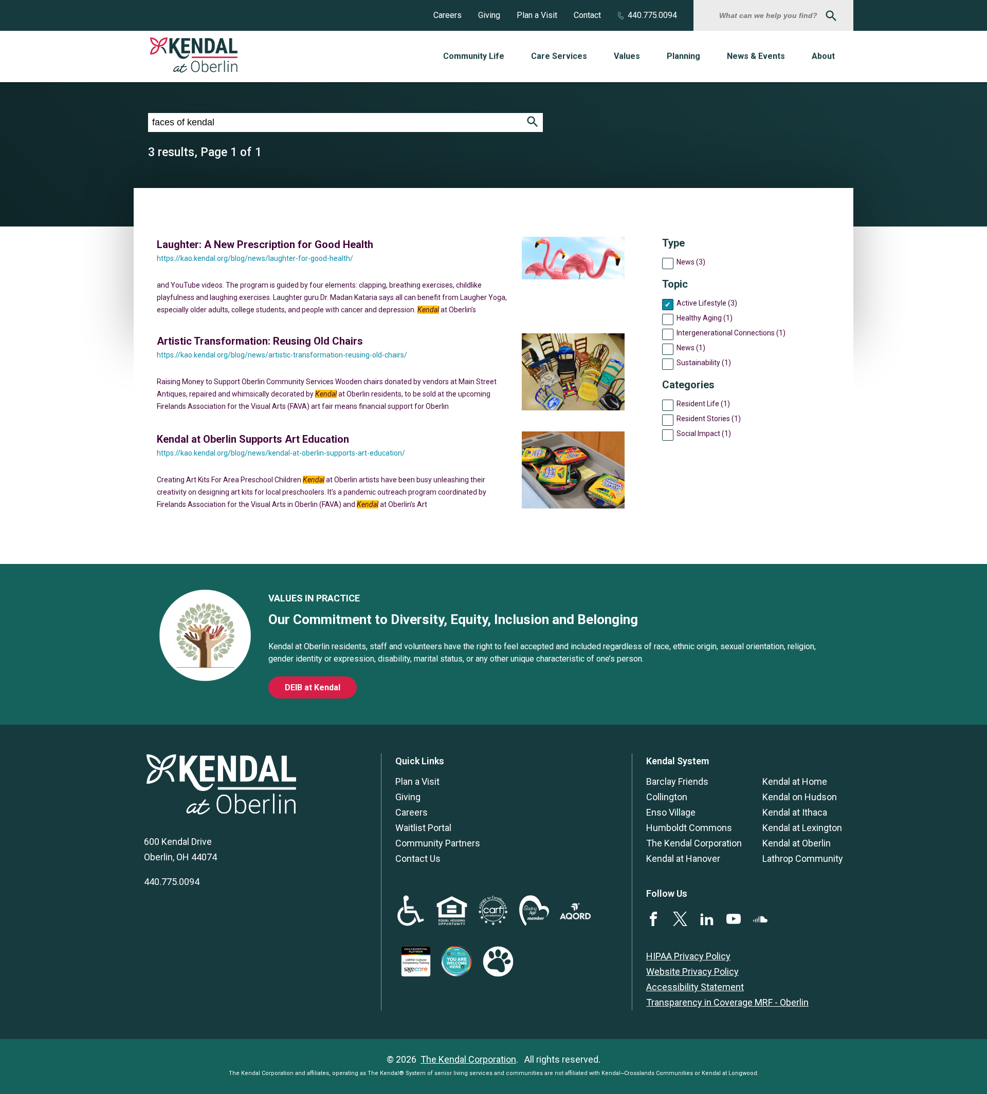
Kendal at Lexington (802, 827)
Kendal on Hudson (799, 796)
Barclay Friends (677, 781)
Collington (666, 796)
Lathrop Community (802, 858)
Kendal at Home (794, 781)
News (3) (691, 262)
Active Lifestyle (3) (707, 303)
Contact (587, 15)
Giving (489, 15)
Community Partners (437, 843)
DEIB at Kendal (312, 687)
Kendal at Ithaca (794, 812)
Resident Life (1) (703, 404)
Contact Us (418, 858)
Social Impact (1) (704, 433)
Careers (447, 15)
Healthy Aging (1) (705, 318)
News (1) (691, 348)
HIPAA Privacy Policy (688, 956)
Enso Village (671, 812)
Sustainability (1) (704, 363)
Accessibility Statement (695, 987)
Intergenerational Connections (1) (731, 333)
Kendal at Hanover (683, 858)
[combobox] (769, 15)
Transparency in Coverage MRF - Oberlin (727, 1002)
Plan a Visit (537, 15)
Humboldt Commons (689, 827)
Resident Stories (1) (709, 418)
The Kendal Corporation (694, 843)
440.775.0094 (652, 15)
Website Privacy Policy (692, 971)
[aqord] (575, 916)
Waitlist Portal (423, 827)
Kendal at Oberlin (796, 843)
